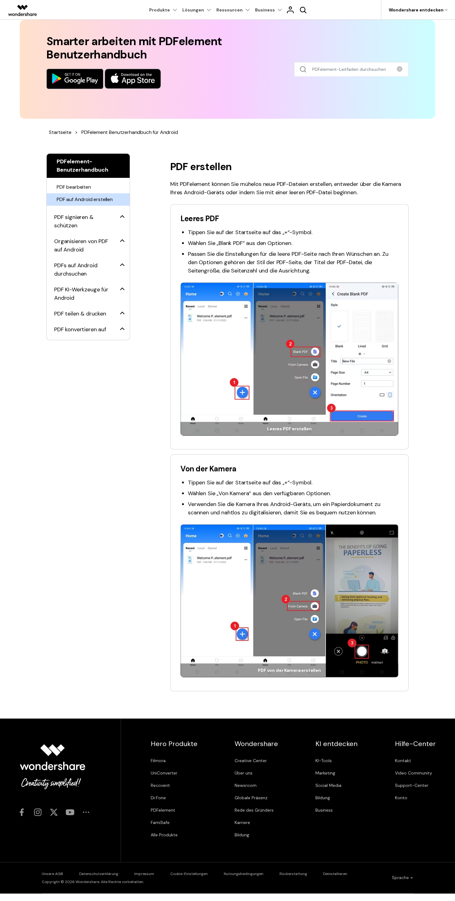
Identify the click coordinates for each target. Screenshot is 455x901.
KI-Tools (323, 760)
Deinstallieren (335, 873)
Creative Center (251, 760)
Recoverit (160, 785)
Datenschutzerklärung (98, 873)
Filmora (158, 760)
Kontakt (403, 760)
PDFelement (163, 810)
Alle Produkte (164, 835)
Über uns (244, 773)
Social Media (328, 785)
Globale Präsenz (251, 797)
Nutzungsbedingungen (243, 873)
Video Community (413, 773)
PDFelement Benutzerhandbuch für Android (129, 132)
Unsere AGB (52, 873)
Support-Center (411, 785)
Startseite (60, 132)
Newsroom (246, 785)
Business (324, 810)
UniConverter (164, 773)
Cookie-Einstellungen (189, 873)
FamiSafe (160, 822)
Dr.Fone (158, 797)
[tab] (88, 218)
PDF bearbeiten (74, 187)
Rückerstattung (293, 873)
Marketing (325, 773)
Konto (401, 797)
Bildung (242, 835)
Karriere (242, 822)
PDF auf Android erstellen (85, 199)
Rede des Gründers (254, 810)
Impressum (144, 873)
